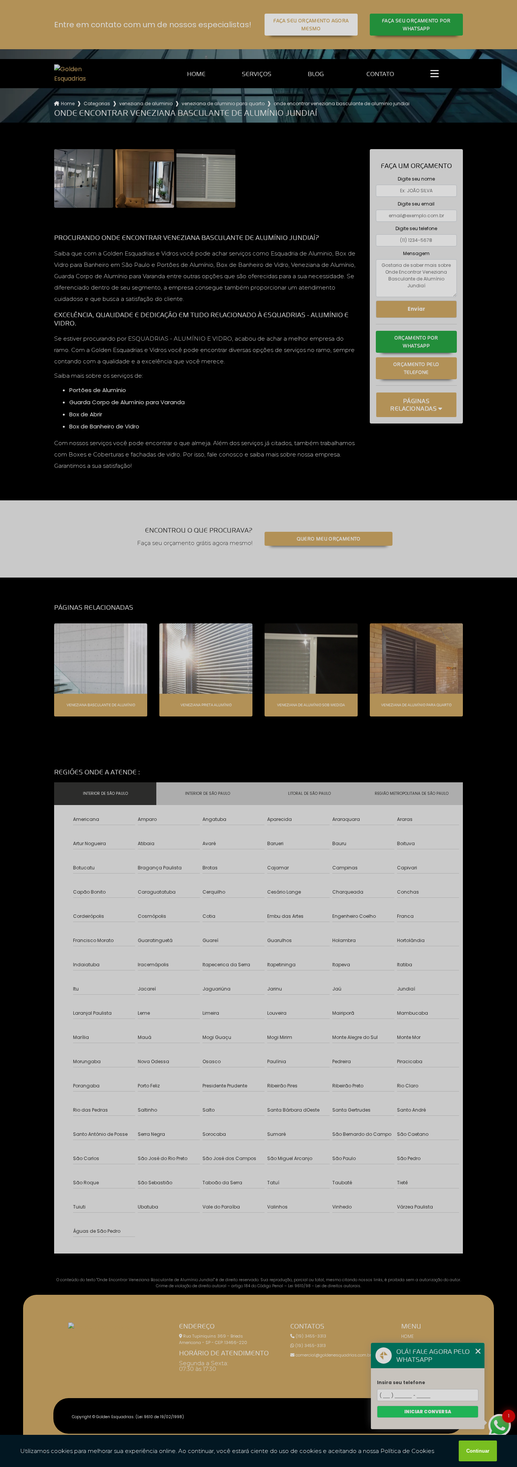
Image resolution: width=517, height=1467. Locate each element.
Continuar (477, 1451)
